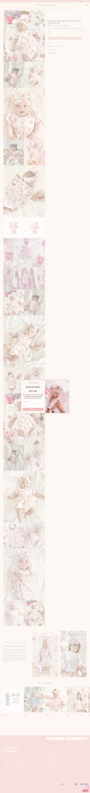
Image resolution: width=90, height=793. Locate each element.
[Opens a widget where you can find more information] (85, 790)
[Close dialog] (67, 382)
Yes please (33, 409)
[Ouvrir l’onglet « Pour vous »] (87, 787)
